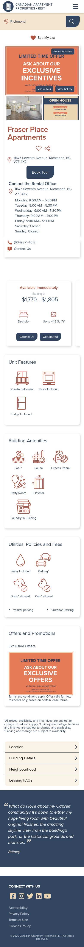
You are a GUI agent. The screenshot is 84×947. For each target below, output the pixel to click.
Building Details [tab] (22, 758)
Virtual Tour (44, 89)
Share (47, 148)
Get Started (50, 337)
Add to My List (39, 148)
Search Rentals (73, 21)
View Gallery (65, 89)
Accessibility (18, 907)
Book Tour (40, 172)
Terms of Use (18, 919)
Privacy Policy (19, 913)
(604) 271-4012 (25, 242)
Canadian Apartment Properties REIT (28, 6)
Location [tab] (16, 747)
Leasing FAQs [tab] (20, 780)
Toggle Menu (75, 6)
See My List (46, 38)
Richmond (18, 21)
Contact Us (22, 248)
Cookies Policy (20, 926)
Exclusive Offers (62, 51)
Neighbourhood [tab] (22, 769)
